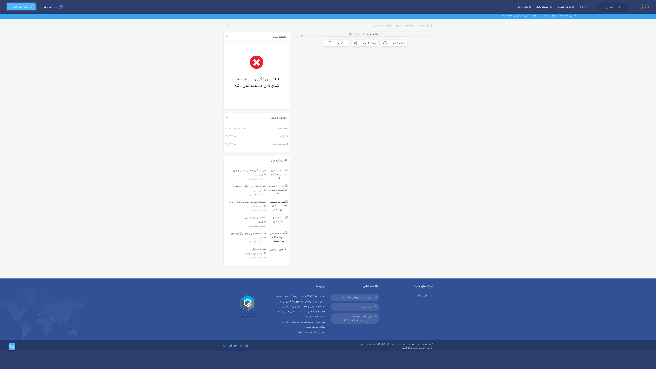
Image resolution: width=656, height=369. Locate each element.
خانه (581, 7)
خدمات (423, 26)
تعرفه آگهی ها (564, 7)
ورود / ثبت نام (50, 7)
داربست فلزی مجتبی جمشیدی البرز (249, 170)
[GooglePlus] (246, 346)
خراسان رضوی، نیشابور (255, 206)
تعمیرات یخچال (259, 249)
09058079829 (359, 316)
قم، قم (260, 222)
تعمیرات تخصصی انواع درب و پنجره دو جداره (245, 186)
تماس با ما (523, 7)
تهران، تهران (258, 190)
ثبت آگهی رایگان (19, 7)
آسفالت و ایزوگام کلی (255, 218)
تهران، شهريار (258, 237)
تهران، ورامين (258, 174)
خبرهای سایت (542, 7)
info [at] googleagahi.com (354, 297)
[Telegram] (230, 346)
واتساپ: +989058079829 (355, 320)
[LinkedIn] (235, 346)
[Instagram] (241, 346)
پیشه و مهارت (409, 26)
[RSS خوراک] (224, 346)
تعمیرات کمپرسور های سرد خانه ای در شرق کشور (243, 202)
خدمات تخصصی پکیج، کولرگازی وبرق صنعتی (245, 233)
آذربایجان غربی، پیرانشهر (254, 253)
